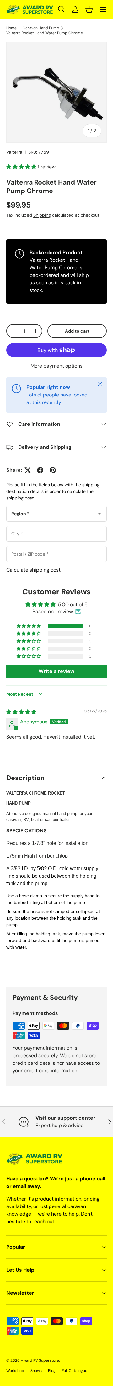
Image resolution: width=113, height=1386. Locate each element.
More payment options (56, 365)
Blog (52, 1370)
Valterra (14, 152)
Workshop (15, 1370)
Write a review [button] (56, 671)
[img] (21, 712)
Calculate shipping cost (33, 570)
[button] (89, 9)
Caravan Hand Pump (41, 28)
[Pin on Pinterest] (52, 470)
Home (11, 28)
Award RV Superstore (40, 1360)
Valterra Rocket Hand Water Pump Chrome (44, 33)
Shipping (42, 215)
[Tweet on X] (27, 470)
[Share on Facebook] (40, 470)
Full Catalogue (74, 1370)
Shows (36, 1370)
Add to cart (77, 331)
